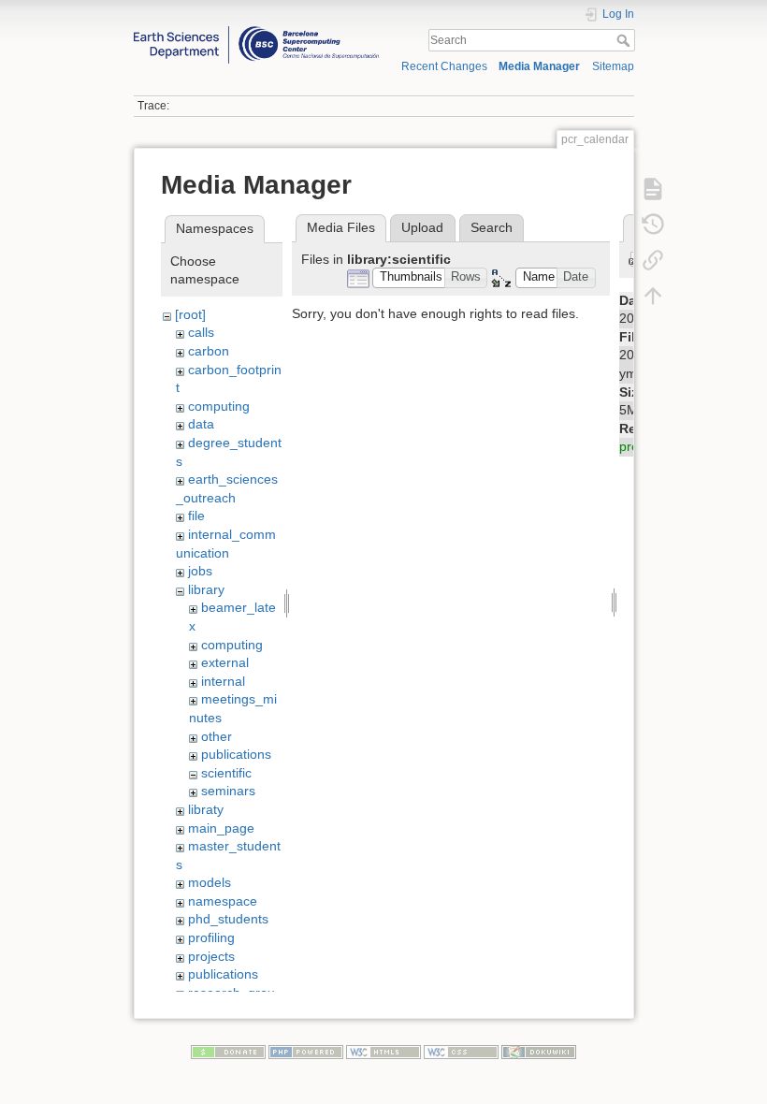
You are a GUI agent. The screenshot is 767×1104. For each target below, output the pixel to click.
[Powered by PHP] (305, 1051)
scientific (226, 772)
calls (201, 332)
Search (625, 40)
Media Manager (539, 66)
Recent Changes (444, 66)
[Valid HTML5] (383, 1051)
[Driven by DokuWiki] (538, 1051)
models (209, 882)
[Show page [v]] (652, 188)
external (225, 662)
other (216, 736)
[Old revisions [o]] (652, 223)
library (206, 589)
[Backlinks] (652, 259)
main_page (221, 828)
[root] (190, 314)
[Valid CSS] (461, 1051)
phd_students (228, 918)
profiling (211, 937)
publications (236, 754)
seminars (228, 790)
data (201, 423)
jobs (200, 570)
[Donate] (228, 1051)
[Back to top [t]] (652, 294)
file (196, 515)
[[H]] (256, 31)
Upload (422, 227)
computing (219, 406)
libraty (206, 809)
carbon (208, 350)
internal (223, 681)
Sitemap (613, 66)
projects (211, 956)
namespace (222, 900)
